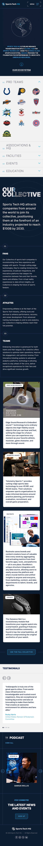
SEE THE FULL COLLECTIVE (21, 652)
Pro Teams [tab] (14, 82)
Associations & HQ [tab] (18, 147)
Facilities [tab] (13, 156)
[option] (21, 703)
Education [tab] (14, 171)
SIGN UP (21, 816)
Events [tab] (12, 163)
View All (9, 743)
